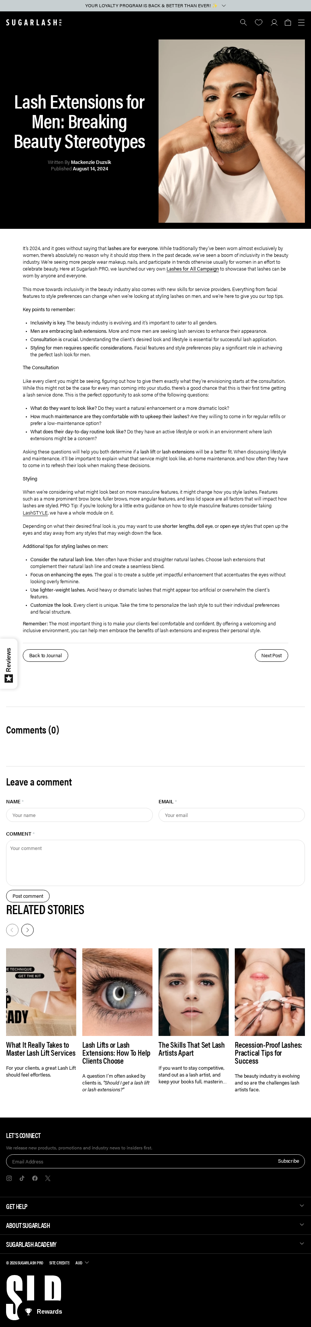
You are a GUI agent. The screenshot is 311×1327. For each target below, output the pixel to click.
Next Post (271, 655)
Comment (20, 833)
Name (15, 801)
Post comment (28, 895)
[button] (287, 22)
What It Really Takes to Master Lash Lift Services (40, 1048)
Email (168, 801)
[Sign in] (274, 22)
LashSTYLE (35, 512)
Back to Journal (45, 655)
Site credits (59, 1262)
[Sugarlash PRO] (34, 22)
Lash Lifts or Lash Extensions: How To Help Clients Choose (116, 1052)
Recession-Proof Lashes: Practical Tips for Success (268, 1052)
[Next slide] (27, 929)
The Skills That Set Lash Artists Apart (192, 1048)
